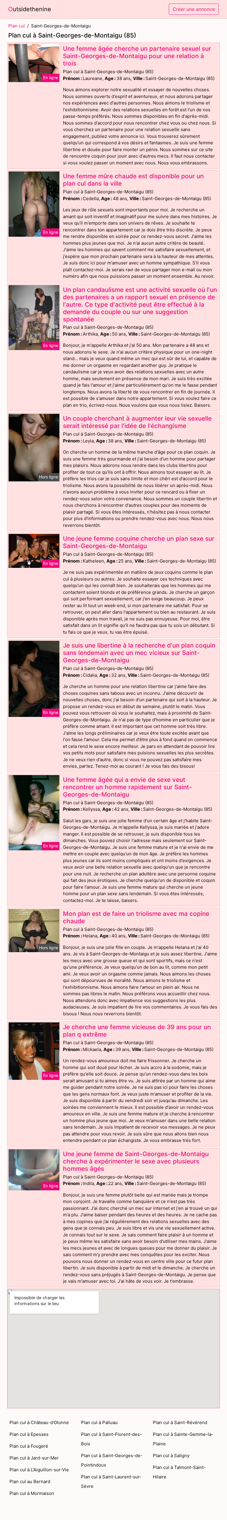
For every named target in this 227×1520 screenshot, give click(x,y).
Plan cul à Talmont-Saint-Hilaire (179, 1472)
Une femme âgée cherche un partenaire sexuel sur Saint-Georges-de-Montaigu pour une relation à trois (137, 56)
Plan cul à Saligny (171, 1455)
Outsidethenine (29, 9)
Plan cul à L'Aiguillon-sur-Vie (39, 1469)
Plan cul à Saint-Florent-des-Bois (111, 1439)
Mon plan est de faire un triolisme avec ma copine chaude (136, 917)
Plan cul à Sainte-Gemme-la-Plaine (183, 1439)
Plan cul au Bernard (29, 1481)
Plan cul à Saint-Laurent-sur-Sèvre (111, 1481)
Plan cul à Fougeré (28, 1446)
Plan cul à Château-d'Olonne (39, 1422)
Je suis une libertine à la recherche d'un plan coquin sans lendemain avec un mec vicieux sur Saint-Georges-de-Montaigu (139, 653)
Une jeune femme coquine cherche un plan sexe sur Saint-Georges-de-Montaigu (138, 542)
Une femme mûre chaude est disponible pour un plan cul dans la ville (133, 179)
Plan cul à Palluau (99, 1422)
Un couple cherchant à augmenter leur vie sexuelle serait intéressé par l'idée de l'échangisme (137, 422)
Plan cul (16, 26)
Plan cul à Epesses (28, 1434)
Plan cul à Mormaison (31, 1493)
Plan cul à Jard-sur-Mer (34, 1458)
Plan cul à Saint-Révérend (180, 1422)
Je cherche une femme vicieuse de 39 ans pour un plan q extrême (137, 1030)
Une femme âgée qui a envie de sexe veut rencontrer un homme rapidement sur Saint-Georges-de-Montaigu (127, 787)
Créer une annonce (194, 9)
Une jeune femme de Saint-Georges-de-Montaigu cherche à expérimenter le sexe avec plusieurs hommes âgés (136, 1161)
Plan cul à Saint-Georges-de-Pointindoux (111, 1460)
